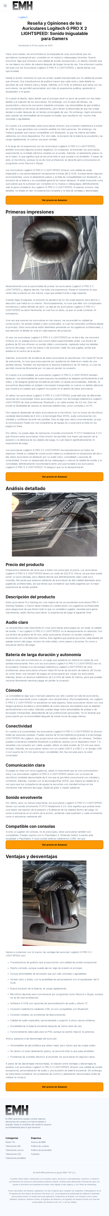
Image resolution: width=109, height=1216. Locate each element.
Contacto (35, 1154)
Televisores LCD (13, 1154)
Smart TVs (10, 1142)
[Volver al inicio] (47, 5)
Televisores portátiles (16, 1158)
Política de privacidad (41, 1150)
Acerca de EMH (38, 1142)
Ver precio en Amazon (54, 200)
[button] (5, 5)
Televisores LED (13, 1146)
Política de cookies (40, 1146)
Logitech (23, 17)
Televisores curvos (15, 1150)
